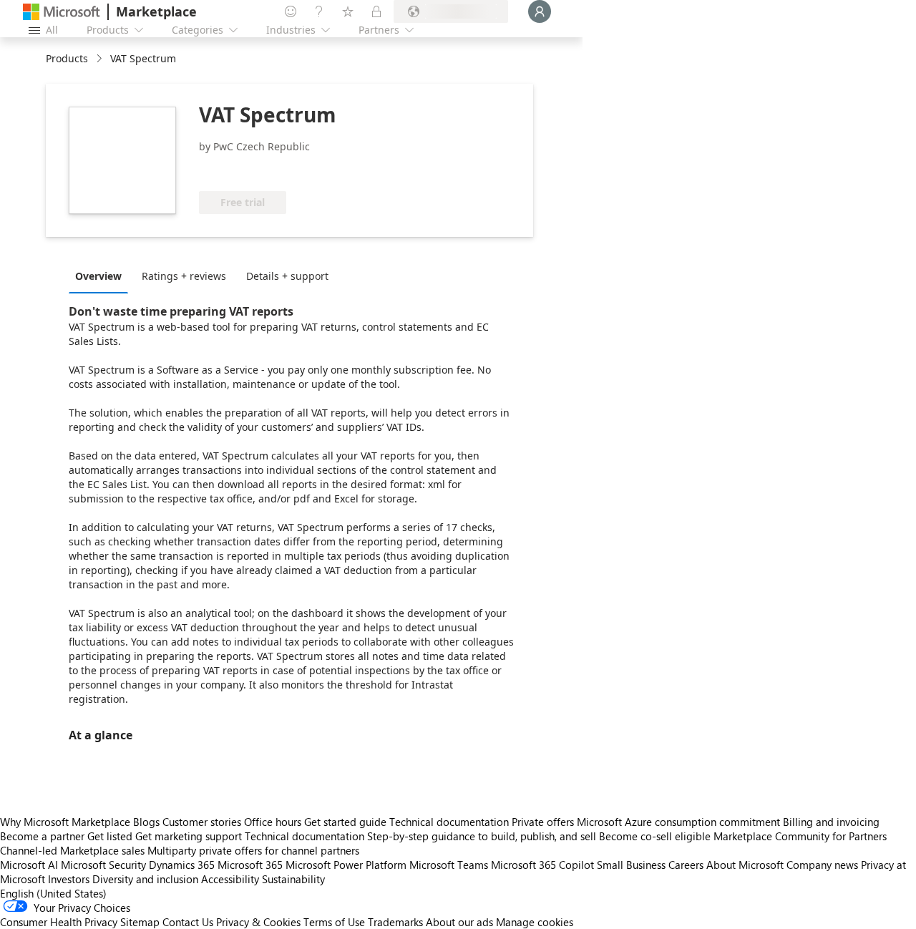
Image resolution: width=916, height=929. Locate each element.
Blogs (146, 821)
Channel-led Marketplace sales (72, 850)
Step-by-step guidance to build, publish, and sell (481, 836)
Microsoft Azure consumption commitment (680, 821)
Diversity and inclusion (145, 879)
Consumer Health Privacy (58, 922)
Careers (685, 864)
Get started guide (345, 821)
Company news (822, 864)
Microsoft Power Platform (346, 864)
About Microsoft (745, 864)
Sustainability (293, 879)
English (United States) (53, 893)
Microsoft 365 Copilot (542, 864)
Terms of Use (334, 922)
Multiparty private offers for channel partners (253, 850)
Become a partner (42, 836)
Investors (68, 879)
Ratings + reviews (184, 276)
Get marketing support (188, 836)
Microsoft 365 (250, 864)
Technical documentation (449, 821)
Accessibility (230, 879)
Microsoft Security (103, 864)
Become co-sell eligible (655, 836)
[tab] (102, 275)
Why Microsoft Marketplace (65, 821)
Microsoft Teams (448, 864)
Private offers (543, 821)
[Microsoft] (61, 12)
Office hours (272, 821)
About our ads (459, 922)
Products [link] (67, 58)
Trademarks (395, 922)
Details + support (287, 276)
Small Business (631, 864)
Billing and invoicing (831, 821)
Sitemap (140, 922)
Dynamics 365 (182, 864)
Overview (98, 276)
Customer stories (201, 821)
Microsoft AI (29, 864)
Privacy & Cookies (258, 922)
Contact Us (187, 922)
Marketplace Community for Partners (800, 836)
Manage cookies (534, 922)
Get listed (109, 836)
